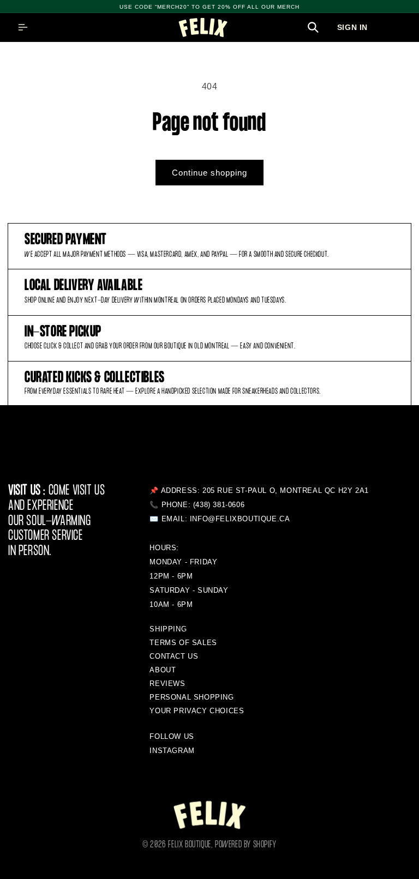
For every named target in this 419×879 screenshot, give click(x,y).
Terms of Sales (183, 643)
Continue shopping (209, 172)
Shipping (168, 629)
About (162, 670)
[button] (23, 27)
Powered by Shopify (246, 845)
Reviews (167, 683)
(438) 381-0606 (218, 505)
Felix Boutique (189, 845)
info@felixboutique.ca (240, 519)
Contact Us (173, 656)
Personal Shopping (191, 697)
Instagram (171, 750)
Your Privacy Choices (196, 711)
